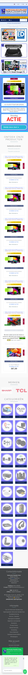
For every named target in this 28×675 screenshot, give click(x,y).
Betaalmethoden (14, 627)
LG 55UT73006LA (14, 364)
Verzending (14, 630)
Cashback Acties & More (14, 634)
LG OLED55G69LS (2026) (14, 302)
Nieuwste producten (14, 148)
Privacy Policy (14, 625)
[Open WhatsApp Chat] (25, 671)
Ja (22, 338)
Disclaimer (14, 623)
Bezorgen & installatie (14, 618)
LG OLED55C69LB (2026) (14, 271)
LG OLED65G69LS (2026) (14, 209)
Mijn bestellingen (14, 647)
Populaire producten (14, 151)
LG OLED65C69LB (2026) (14, 240)
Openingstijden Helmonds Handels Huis (14, 612)
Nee (9, 340)
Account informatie (14, 645)
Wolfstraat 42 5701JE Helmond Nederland (14, 581)
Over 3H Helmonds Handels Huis (14, 609)
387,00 (14, 368)
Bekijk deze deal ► (12, 127)
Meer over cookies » (16, 340)
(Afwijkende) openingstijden (14, 599)
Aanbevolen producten (14, 146)
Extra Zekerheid (14, 632)
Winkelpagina (14, 636)
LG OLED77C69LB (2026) (14, 178)
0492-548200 (16, 585)
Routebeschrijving (14, 614)
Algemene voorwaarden (14, 621)
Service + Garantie (14, 616)
